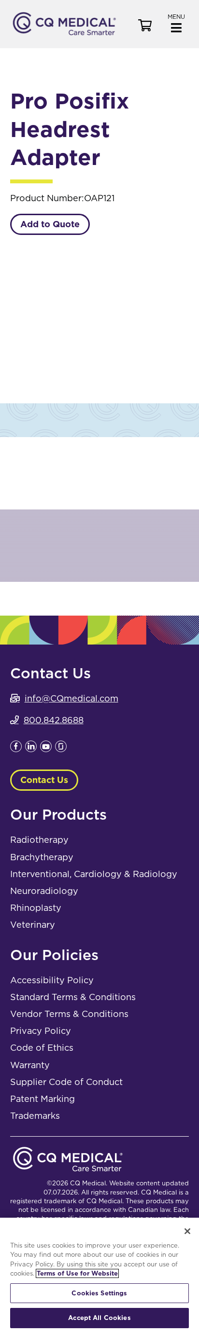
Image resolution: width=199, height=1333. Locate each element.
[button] (176, 22)
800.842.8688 (54, 720)
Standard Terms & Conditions (73, 997)
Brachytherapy (41, 857)
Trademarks (35, 1116)
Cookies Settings (99, 1293)
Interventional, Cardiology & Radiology (93, 874)
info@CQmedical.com (71, 698)
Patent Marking (42, 1099)
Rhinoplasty (35, 908)
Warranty (30, 1065)
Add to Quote (50, 224)
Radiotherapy (39, 840)
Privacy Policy (40, 1031)
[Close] (187, 1231)
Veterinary (32, 925)
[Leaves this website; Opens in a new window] (16, 749)
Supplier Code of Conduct (66, 1082)
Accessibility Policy (52, 980)
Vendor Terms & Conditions (69, 1014)
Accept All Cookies (99, 1317)
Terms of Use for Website (77, 1273)
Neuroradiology (44, 891)
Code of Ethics (41, 1048)
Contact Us (44, 780)
